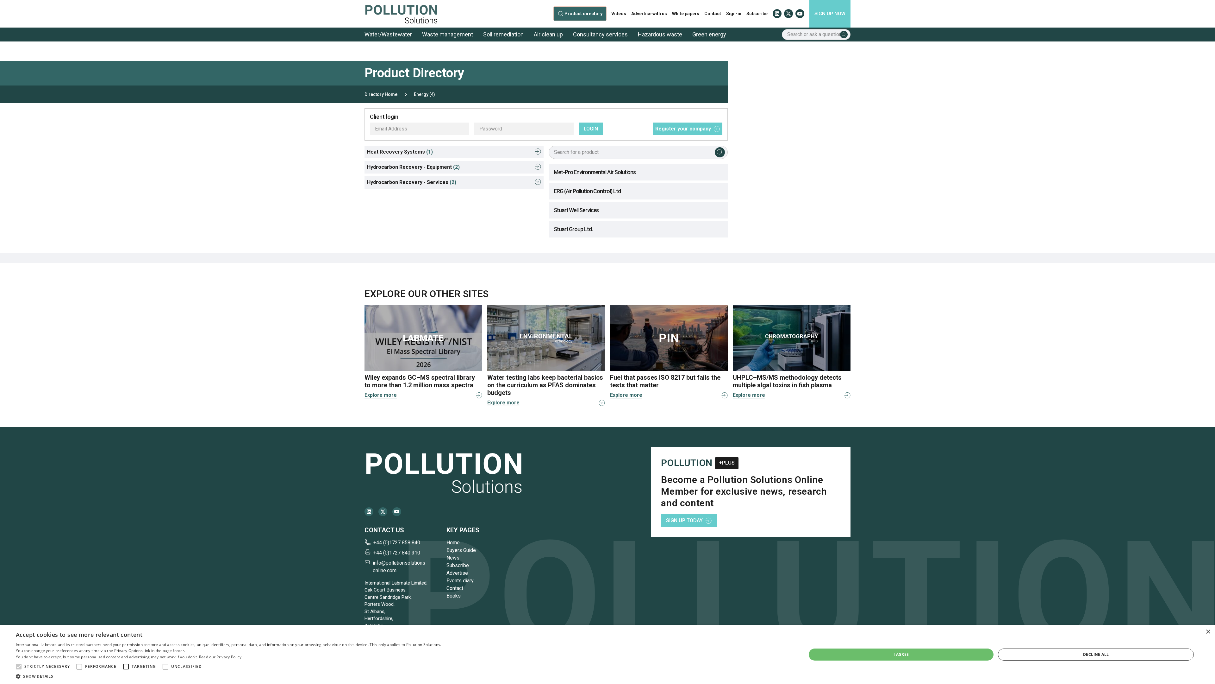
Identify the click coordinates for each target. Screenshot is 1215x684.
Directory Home (380, 94)
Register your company (683, 129)
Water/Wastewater (388, 34)
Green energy (709, 34)
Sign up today (684, 520)
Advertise (457, 573)
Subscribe (757, 13)
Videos (618, 13)
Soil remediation (503, 34)
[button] (18, 666)
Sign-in (733, 13)
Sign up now (829, 13)
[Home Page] (401, 13)
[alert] (607, 654)
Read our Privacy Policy (220, 657)
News (452, 558)
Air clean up (548, 34)
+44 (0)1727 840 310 (396, 553)
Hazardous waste (660, 34)
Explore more (380, 395)
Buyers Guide (461, 550)
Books (453, 596)
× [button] (1208, 632)
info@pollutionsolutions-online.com (400, 566)
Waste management (447, 34)
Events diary (460, 581)
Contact (712, 13)
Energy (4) (424, 94)
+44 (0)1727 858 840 (396, 543)
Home (453, 543)
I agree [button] (901, 654)
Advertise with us (649, 13)
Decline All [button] (1096, 654)
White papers (685, 13)
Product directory (583, 13)
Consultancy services (600, 34)
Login (591, 129)
